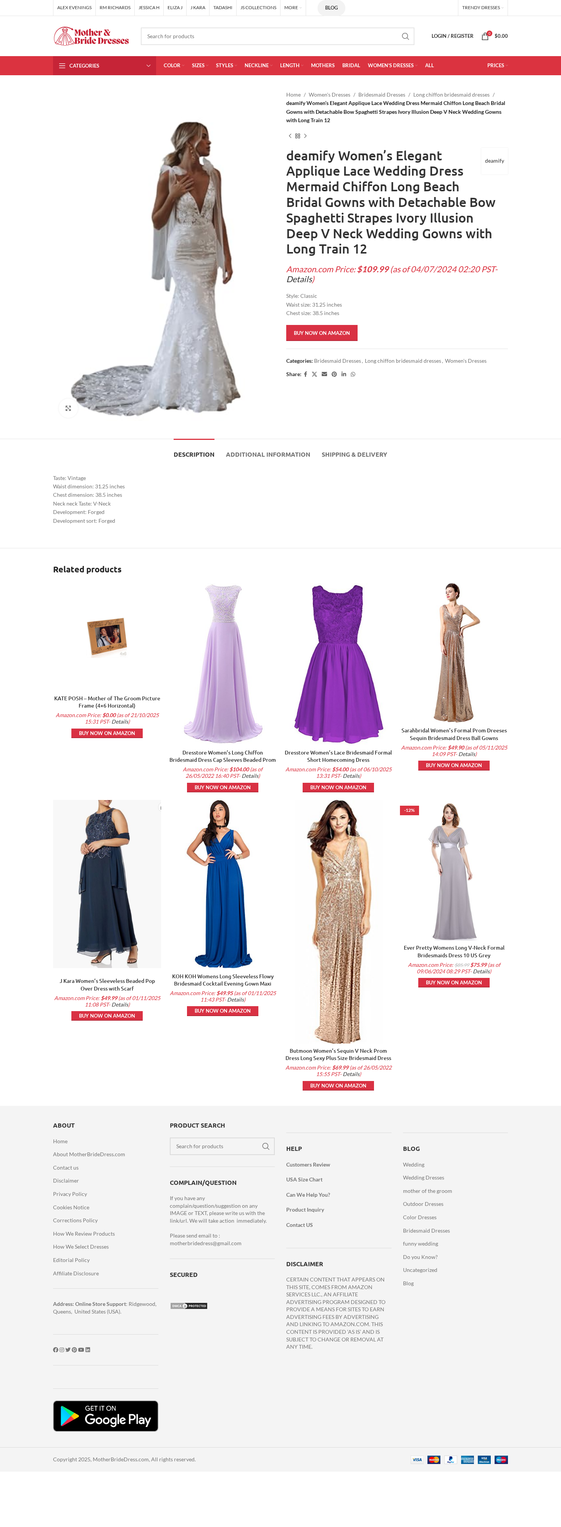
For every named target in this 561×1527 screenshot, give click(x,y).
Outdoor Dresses (423, 1204)
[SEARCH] (405, 36)
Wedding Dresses (423, 1177)
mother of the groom (427, 1191)
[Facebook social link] (305, 374)
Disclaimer (66, 1180)
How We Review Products (84, 1233)
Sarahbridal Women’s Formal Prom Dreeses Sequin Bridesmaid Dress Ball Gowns (454, 734)
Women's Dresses (329, 94)
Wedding (413, 1164)
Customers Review (308, 1164)
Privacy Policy (70, 1194)
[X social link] (314, 374)
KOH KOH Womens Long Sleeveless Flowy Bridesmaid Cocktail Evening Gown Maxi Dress (223, 984)
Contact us (66, 1167)
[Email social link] (324, 374)
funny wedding (420, 1243)
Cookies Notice (71, 1207)
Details (299, 279)
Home (293, 94)
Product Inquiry (305, 1209)
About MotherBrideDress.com (89, 1154)
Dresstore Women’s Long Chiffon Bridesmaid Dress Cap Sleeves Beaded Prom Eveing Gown (222, 760)
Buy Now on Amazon (322, 333)
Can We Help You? (308, 1194)
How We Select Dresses (81, 1246)
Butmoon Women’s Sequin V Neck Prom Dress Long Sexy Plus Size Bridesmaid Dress (338, 1054)
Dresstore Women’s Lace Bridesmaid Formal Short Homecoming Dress (338, 756)
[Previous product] (290, 136)
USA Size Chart (304, 1179)
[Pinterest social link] (334, 374)
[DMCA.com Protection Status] (189, 1305)
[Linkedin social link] (343, 374)
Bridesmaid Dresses (381, 94)
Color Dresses (420, 1217)
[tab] (194, 450)
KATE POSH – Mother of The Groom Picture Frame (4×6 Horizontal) (107, 702)
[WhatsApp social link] (353, 374)
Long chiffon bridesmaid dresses (451, 94)
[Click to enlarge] (68, 408)
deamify (494, 160)
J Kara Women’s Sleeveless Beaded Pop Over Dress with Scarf (107, 984)
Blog (331, 8)
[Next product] (305, 136)
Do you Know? (420, 1257)
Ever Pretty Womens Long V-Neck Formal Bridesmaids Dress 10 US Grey (454, 951)
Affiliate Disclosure (76, 1273)
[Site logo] (91, 35)
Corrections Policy (75, 1220)
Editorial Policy (71, 1260)
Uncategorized (420, 1270)
